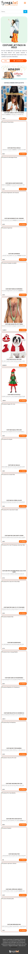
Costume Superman (14, 253)
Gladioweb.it (14, 947)
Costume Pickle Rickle (14, 148)
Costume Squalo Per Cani (14, 430)
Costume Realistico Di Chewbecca (14, 713)
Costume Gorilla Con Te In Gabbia (14, 112)
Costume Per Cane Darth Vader (14, 535)
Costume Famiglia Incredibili (14, 289)
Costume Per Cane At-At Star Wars (14, 607)
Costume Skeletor (14, 854)
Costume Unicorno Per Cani (14, 783)
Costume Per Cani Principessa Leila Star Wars (14, 571)
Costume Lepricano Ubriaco (14, 889)
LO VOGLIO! (23, 118)
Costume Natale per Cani (14, 359)
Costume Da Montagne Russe (14, 183)
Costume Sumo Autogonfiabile (14, 677)
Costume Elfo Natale (14, 394)
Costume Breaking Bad (14, 924)
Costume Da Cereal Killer (14, 500)
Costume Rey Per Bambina (14, 748)
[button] (25, 3)
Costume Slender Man (14, 642)
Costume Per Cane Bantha (14, 818)
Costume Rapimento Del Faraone (14, 218)
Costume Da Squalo (14, 465)
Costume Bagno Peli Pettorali (14, 324)
